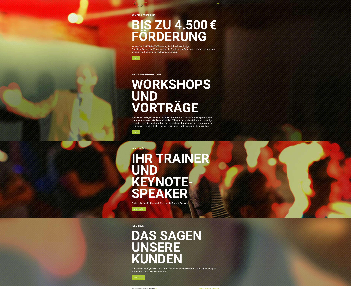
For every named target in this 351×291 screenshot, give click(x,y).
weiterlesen (138, 277)
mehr (135, 58)
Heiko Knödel (138, 209)
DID (156, 288)
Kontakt (201, 288)
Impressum (208, 288)
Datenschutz (215, 288)
